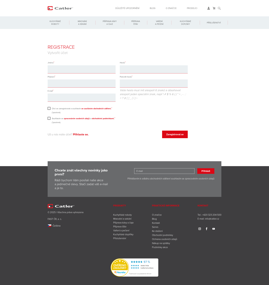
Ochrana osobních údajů (164, 239)
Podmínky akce (160, 247)
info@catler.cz (212, 218)
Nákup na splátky (161, 243)
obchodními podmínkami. (103, 118)
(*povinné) (81, 110)
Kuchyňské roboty (55, 22)
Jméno (51, 62)
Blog (152, 8)
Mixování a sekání (82, 22)
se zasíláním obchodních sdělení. (96, 108)
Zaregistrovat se (175, 134)
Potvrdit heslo (126, 76)
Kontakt (156, 222)
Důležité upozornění (127, 8)
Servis (155, 227)
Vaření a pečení (159, 22)
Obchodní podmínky (162, 235)
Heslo (122, 62)
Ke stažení (157, 231)
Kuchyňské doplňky (185, 22)
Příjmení (51, 76)
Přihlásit (205, 171)
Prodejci (192, 8)
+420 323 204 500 (211, 214)
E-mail (50, 90)
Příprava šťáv (135, 22)
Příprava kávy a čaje (110, 22)
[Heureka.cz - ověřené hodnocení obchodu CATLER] (134, 267)
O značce (171, 8)
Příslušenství (214, 22)
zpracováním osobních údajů (77, 118)
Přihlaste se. (81, 134)
